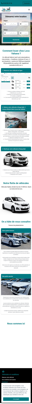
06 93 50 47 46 (7, 3)
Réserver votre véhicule (8, 377)
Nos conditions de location (9, 379)
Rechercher (16, 39)
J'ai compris (16, 399)
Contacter (27, 3)
